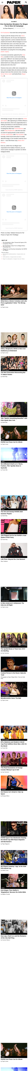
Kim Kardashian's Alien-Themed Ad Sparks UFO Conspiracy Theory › (15, 243)
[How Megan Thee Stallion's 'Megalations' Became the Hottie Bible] (14, 880)
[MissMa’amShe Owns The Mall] (14, 688)
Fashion (4, 533)
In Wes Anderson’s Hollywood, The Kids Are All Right (12, 604)
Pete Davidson (20, 134)
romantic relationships (7, 134)
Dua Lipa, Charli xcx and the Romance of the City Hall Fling (13, 937)
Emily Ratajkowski (10, 130)
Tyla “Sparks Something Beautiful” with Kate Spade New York (14, 419)
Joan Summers (5, 653)
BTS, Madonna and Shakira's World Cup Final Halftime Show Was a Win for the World (14, 744)
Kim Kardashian (5, 32)
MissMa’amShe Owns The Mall (11, 698)
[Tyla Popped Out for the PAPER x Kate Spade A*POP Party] (14, 525)
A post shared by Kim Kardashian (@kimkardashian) (15, 114)
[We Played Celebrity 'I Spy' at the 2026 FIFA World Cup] (14, 856)
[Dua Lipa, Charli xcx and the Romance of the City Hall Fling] (14, 926)
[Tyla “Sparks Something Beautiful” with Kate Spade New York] (14, 408)
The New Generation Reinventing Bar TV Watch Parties (13, 373)
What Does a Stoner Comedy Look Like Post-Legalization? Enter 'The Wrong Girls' (14, 303)
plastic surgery (5, 51)
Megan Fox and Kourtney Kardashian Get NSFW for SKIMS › (15, 249)
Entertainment (5, 298)
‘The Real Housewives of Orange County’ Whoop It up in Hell (11, 768)
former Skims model (6, 74)
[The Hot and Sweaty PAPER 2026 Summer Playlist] (14, 501)
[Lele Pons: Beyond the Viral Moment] (14, 549)
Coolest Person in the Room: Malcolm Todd (13, 674)
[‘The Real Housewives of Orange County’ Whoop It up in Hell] (14, 758)
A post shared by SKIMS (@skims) (14, 189)
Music (3, 439)
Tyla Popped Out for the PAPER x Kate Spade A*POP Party (13, 536)
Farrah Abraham (18, 128)
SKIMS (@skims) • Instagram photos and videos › (12, 256)
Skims (23, 35)
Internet (4, 557)
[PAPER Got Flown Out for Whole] (14, 432)
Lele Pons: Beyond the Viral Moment (13, 559)
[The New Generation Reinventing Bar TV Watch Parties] (14, 362)
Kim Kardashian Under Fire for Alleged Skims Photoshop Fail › (14, 246)
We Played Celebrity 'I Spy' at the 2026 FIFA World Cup (13, 867)
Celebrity (14, 21)
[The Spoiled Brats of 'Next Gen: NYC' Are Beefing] (14, 639)
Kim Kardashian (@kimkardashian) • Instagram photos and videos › (14, 254)
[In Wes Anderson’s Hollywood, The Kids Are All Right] (14, 593)
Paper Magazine (9, 28)
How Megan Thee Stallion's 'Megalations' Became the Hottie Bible (13, 891)
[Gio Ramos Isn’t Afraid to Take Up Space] (14, 782)
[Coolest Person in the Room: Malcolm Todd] (14, 663)
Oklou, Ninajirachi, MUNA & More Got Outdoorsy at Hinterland (13, 349)
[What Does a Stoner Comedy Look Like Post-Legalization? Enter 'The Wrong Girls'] (14, 291)
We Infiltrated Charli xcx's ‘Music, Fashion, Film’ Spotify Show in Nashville (12, 466)
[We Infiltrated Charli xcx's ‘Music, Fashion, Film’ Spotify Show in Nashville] (14, 454)
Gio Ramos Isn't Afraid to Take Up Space (12, 793)
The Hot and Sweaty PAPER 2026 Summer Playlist (12, 512)
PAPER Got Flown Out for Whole (11, 442)
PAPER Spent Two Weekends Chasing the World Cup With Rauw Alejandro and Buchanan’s (13, 839)
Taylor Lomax (5, 307)
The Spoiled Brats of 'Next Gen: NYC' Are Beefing (13, 650)
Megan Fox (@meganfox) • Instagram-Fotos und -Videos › (14, 258)
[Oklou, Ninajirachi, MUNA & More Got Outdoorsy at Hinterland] (14, 339)
